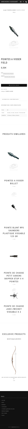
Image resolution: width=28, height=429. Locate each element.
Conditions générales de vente (8, 408)
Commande (4, 406)
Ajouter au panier (14, 85)
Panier (3, 415)
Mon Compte (4, 413)
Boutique (4, 404)
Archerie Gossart (9, 2)
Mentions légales (5, 411)
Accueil (4, 10)
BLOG (3, 402)
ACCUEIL (3, 400)
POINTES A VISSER (11, 10)
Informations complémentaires (10, 99)
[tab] (10, 99)
